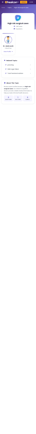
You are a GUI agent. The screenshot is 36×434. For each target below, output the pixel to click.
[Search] (18, 2)
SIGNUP (23, 2)
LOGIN (31, 2)
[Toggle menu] (3, 2)
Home (3, 7)
